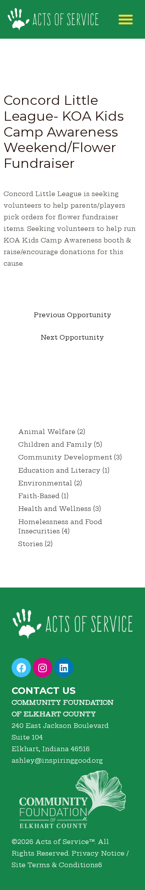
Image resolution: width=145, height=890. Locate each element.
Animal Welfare (46, 432)
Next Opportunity (72, 337)
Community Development (65, 457)
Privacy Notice (98, 853)
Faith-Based (39, 496)
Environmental (45, 483)
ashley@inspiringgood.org (57, 760)
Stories (30, 544)
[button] (125, 19)
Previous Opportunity (72, 315)
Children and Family (55, 444)
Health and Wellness (54, 508)
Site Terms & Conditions (55, 865)
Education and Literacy (59, 470)
